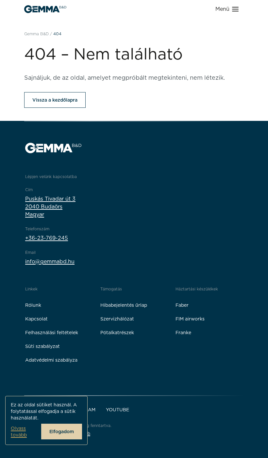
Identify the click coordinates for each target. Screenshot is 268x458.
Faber (182, 305)
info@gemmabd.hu (50, 261)
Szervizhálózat (117, 318)
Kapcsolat (36, 318)
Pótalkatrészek (117, 332)
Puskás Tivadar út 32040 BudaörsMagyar (50, 207)
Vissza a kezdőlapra (54, 100)
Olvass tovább (19, 431)
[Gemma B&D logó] (45, 9)
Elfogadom (61, 431)
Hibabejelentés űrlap (123, 305)
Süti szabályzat (42, 346)
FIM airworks (190, 318)
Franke (183, 332)
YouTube (117, 409)
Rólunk (33, 305)
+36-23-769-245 (46, 238)
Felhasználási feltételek (51, 332)
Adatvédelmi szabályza (51, 360)
